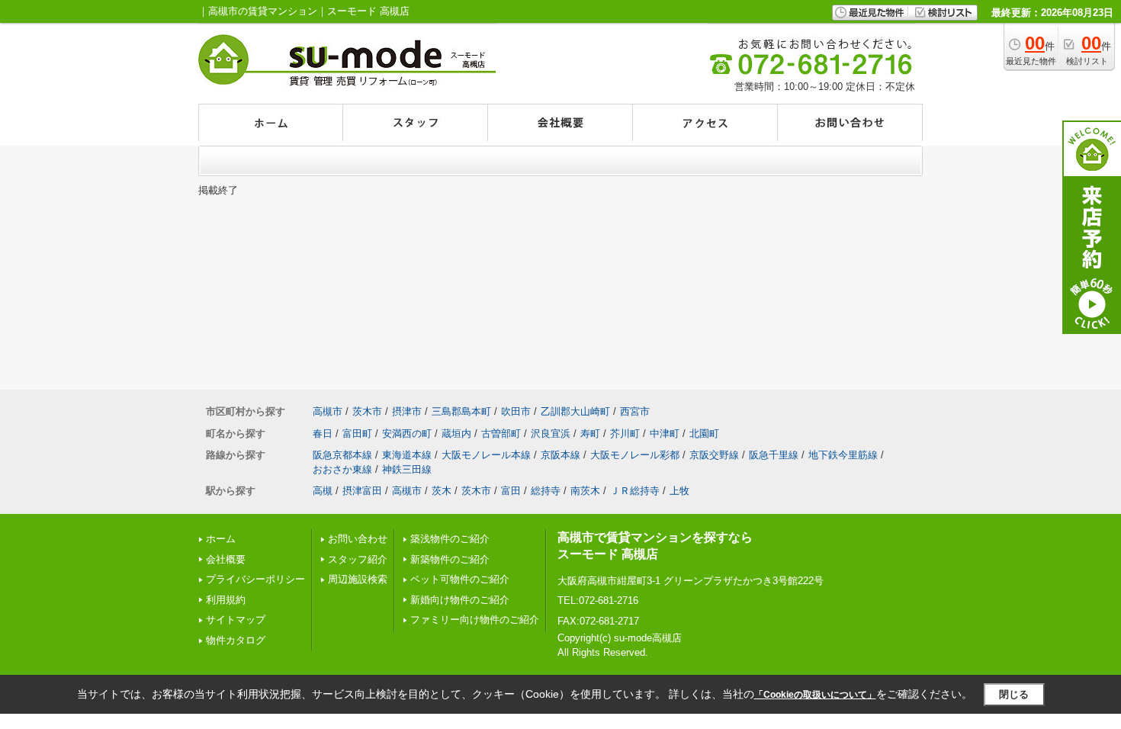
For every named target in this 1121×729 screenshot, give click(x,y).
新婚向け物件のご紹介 (459, 599)
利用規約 (226, 599)
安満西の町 (407, 433)
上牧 (679, 490)
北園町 (704, 433)
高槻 (322, 490)
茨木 (441, 490)
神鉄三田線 (407, 469)
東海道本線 (407, 455)
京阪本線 (560, 455)
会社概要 (226, 559)
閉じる (1014, 694)
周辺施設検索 (357, 579)
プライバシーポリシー (255, 579)
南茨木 (585, 490)
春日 (322, 433)
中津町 (664, 433)
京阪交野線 (714, 455)
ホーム (221, 538)
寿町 (590, 433)
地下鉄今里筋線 (843, 455)
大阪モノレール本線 (486, 455)
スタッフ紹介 (357, 559)
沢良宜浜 (550, 433)
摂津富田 (362, 490)
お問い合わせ (357, 538)
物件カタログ (235, 640)
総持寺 (545, 490)
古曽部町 (501, 433)
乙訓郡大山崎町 (575, 411)
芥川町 (625, 433)
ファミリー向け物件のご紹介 (474, 619)
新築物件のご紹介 (450, 559)
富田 (511, 490)
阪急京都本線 (342, 455)
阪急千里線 (773, 455)
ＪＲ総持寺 (635, 490)
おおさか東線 (342, 469)
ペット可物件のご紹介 (459, 579)
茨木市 (367, 411)
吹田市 (516, 411)
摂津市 (407, 411)
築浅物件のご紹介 (450, 538)
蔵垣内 (456, 433)
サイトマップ (235, 619)
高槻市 (327, 411)
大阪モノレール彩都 (634, 455)
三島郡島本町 (461, 411)
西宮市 (635, 411)
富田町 (357, 433)
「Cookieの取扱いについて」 (815, 694)
